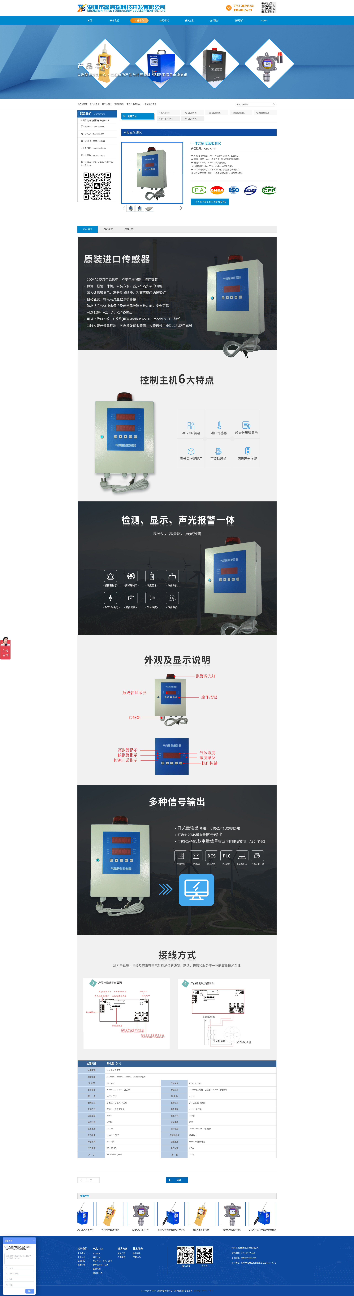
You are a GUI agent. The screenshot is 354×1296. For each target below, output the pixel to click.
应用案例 (121, 1257)
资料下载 (129, 229)
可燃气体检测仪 (133, 104)
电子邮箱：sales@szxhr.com (244, 1258)
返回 (179, 1180)
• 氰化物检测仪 (262, 113)
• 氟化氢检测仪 (190, 113)
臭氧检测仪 (119, 104)
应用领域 (164, 20)
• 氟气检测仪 (164, 113)
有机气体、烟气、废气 (102, 1261)
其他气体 (97, 1269)
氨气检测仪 (107, 104)
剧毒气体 (97, 1257)
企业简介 (81, 1253)
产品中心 (139, 20)
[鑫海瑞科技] (121, 8)
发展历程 (81, 1261)
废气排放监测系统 (100, 1265)
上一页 (89, 1180)
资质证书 (81, 1265)
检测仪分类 (97, 1273)
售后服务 (137, 1253)
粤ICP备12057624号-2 (203, 1291)
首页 (89, 20)
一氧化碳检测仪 (149, 104)
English (264, 20)
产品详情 (87, 229)
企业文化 (81, 1257)
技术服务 (214, 20)
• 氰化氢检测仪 (238, 113)
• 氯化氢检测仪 (214, 113)
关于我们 (114, 20)
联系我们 (239, 20)
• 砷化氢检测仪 (190, 118)
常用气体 (97, 1253)
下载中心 (137, 1257)
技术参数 (108, 229)
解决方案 (189, 20)
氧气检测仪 (94, 104)
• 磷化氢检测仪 (165, 118)
